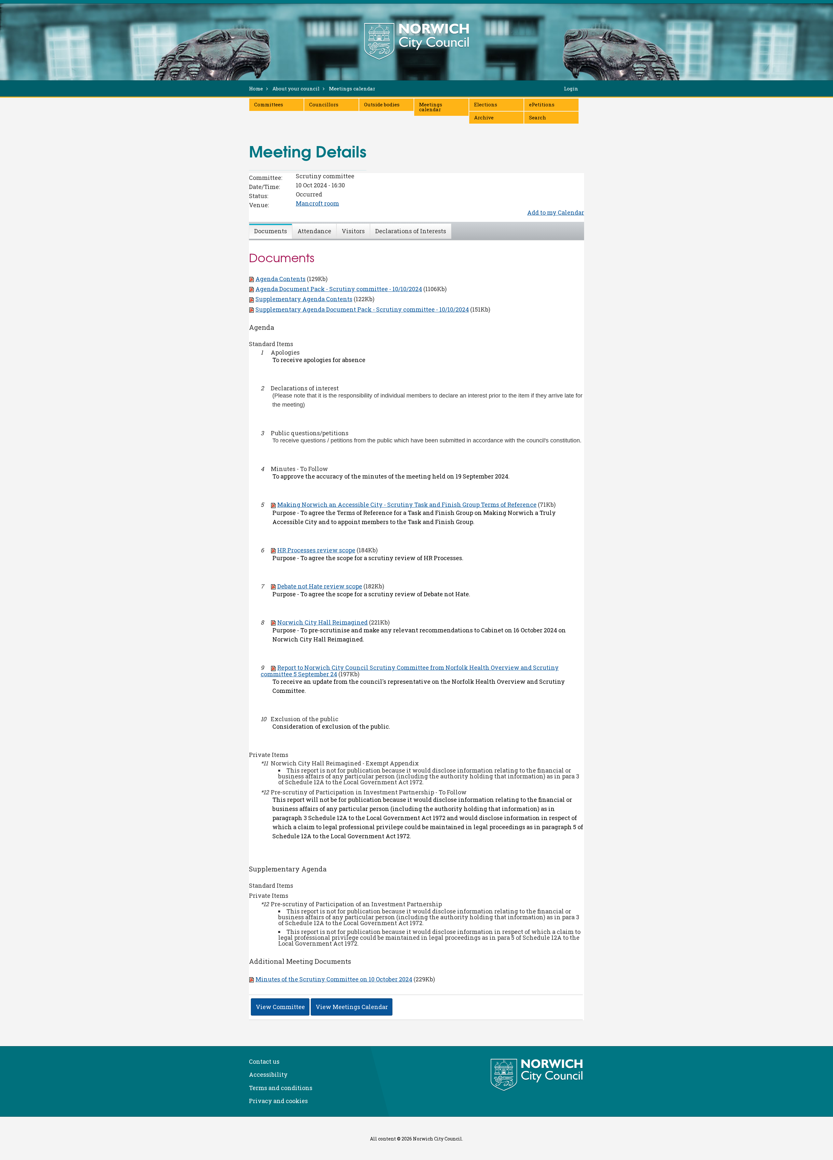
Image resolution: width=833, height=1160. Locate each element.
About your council (296, 88)
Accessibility (268, 1074)
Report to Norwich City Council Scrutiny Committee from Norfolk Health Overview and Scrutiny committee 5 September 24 (410, 671)
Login (571, 88)
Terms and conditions (280, 1088)
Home (256, 88)
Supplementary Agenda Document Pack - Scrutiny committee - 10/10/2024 (362, 309)
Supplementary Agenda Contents (303, 299)
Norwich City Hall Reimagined (322, 622)
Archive (484, 117)
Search (537, 117)
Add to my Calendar (555, 212)
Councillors (323, 104)
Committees (268, 104)
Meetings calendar (430, 107)
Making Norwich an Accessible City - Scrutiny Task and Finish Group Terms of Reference (407, 504)
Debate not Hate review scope (319, 586)
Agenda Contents (280, 279)
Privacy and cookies (278, 1101)
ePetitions (541, 104)
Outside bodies (382, 104)
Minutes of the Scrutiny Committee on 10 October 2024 (333, 979)
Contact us (264, 1061)
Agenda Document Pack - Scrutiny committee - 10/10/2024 (338, 289)
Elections (485, 104)
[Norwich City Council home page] (416, 41)
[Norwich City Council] (537, 1075)
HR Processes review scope (316, 550)
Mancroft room (317, 203)
